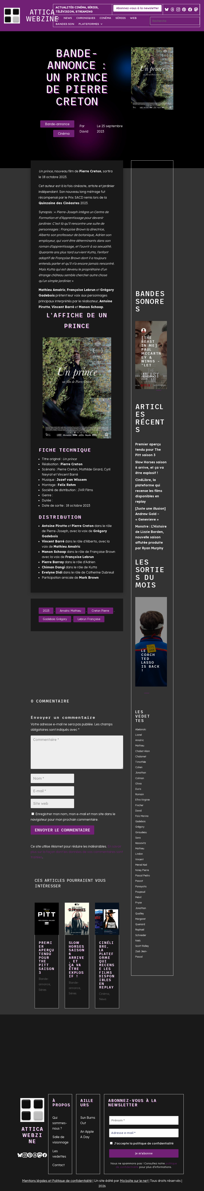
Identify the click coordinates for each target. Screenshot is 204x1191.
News (68, 18)
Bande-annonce (57, 124)
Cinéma (105, 18)
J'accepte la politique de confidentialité (143, 1143)
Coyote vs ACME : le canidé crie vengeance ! (151, 640)
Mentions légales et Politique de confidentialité (57, 1181)
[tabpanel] (151, 356)
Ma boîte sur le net (134, 1181)
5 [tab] (150, 396)
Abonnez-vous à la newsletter (137, 8)
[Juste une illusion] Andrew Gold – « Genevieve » (150, 513)
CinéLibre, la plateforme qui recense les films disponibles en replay (107, 965)
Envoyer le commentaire (62, 830)
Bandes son (65, 23)
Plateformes (88, 23)
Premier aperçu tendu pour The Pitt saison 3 (46, 957)
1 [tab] (142, 391)
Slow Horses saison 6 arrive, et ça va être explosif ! (76, 959)
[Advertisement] (77, 665)
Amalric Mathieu (70, 611)
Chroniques (85, 18)
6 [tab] (158, 396)
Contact (58, 1165)
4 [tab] (142, 396)
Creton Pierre (100, 611)
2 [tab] (150, 391)
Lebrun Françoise (88, 619)
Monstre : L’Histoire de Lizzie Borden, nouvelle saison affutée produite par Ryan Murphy (151, 537)
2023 (46, 611)
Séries (121, 18)
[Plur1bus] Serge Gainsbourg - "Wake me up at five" (151, 353)
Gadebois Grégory (55, 619)
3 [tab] (158, 391)
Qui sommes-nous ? (59, 1123)
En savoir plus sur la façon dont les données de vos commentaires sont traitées (77, 851)
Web (133, 18)
